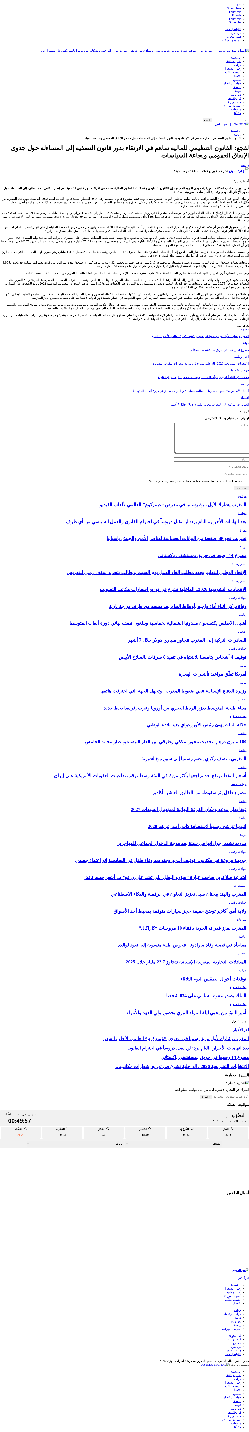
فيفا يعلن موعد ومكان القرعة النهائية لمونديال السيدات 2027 (188, 809)
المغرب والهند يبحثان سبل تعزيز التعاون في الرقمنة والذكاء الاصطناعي (178, 894)
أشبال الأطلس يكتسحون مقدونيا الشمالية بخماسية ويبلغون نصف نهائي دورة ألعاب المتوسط (157, 623)
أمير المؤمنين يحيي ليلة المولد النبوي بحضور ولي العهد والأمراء (186, 1012)
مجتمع (237, 79)
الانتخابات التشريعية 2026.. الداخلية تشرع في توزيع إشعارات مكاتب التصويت (173, 589)
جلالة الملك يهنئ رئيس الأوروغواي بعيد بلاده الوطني (196, 724)
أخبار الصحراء (232, 68)
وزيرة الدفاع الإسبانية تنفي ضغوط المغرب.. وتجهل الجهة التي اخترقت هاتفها (173, 690)
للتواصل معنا (233, 29)
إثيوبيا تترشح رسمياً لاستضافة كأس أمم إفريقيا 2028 (197, 826)
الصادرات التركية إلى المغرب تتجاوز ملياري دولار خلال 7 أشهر (187, 640)
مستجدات (240, 885)
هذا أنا (237, 113)
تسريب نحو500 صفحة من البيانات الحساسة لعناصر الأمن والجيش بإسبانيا (176, 538)
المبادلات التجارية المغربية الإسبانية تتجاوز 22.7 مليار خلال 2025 (186, 961)
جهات (237, 65)
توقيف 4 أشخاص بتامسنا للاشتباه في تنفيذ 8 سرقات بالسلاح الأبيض (182, 657)
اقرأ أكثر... (242, 1278)
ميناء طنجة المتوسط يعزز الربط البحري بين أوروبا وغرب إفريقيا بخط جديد (175, 707)
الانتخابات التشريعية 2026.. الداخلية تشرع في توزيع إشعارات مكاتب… (182, 1066)
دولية (238, 90)
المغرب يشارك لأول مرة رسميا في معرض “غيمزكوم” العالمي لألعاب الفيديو (173, 504)
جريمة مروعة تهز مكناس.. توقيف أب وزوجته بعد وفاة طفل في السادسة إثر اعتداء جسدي (160, 860)
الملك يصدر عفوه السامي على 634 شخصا (206, 995)
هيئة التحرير (233, 36)
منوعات (236, 109)
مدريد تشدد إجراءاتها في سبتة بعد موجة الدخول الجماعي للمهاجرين (181, 843)
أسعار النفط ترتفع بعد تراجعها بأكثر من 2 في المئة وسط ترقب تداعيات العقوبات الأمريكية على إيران (150, 775)
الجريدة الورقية (231, 40)
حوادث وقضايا (232, 83)
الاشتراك (206, 1096)
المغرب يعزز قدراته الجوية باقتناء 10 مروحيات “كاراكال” (192, 927)
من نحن (236, 33)
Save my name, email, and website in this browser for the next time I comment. (196, 481)
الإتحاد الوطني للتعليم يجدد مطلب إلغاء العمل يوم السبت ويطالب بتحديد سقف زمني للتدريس (156, 572)
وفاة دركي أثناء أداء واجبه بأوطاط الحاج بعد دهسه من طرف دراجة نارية (177, 606)
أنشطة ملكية (233, 72)
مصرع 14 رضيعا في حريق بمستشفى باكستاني (202, 555)
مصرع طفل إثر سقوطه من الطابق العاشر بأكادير (199, 792)
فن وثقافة (234, 98)
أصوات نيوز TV (231, 105)
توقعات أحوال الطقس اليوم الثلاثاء (213, 978)
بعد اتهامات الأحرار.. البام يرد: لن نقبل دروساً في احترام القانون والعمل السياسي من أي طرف (156, 521)
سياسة (242, 513)
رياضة (237, 87)
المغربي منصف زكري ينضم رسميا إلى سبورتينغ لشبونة (193, 758)
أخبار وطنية (233, 61)
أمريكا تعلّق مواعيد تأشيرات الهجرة (212, 673)
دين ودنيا (235, 94)
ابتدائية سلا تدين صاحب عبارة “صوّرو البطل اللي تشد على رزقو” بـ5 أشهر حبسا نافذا (165, 877)
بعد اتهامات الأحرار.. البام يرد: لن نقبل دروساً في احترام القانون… (186, 1047)
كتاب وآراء (234, 102)
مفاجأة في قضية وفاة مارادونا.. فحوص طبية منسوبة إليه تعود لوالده (181, 944)
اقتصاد (237, 76)
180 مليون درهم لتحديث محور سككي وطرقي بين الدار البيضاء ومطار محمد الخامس (165, 741)
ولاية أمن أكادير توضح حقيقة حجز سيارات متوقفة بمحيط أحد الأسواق (180, 911)
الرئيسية (236, 57)
